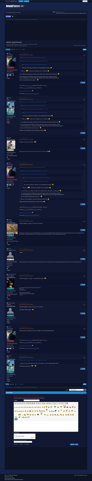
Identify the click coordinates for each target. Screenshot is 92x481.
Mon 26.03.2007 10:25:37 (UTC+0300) (26, 304)
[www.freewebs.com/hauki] (7, 268)
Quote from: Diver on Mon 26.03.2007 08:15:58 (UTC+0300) (33, 167)
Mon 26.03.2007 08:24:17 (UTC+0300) (26, 139)
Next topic (83, 45)
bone (9, 248)
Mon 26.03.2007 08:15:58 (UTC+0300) (26, 99)
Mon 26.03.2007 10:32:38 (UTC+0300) (26, 328)
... (20, 49)
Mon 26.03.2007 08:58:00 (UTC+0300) (26, 221)
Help (75, 475)
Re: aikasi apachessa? (23, 53)
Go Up (7, 384)
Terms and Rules (80, 475)
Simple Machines (14, 475)
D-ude (9, 219)
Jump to (67, 389)
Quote (83, 82)
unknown (25, 87)
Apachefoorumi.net (59, 11)
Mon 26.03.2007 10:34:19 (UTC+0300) (26, 357)
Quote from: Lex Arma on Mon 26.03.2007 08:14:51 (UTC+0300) (33, 102)
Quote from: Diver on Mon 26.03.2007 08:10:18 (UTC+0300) (33, 57)
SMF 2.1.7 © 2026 (8, 475)
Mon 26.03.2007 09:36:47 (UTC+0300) (26, 250)
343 (22, 49)
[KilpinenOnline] (7, 76)
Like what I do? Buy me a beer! (25, 91)
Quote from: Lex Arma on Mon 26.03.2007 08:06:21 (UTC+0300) (34, 61)
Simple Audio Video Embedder (10, 478)
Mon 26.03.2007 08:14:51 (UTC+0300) (26, 54)
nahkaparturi (12, 274)
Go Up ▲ (85, 475)
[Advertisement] (46, 31)
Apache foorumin (28, 85)
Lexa (9, 53)
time (35, 87)
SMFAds (6, 476)
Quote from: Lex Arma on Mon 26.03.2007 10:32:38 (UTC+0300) (33, 360)
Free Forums (11, 476)
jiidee (9, 138)
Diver (9, 98)
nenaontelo (11, 303)
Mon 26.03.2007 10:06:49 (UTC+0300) (26, 275)
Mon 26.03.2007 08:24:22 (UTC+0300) (26, 164)
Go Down (8, 49)
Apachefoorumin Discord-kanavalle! (32, 93)
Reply (84, 49)
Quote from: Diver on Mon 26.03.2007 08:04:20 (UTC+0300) (34, 64)
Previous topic (76, 45)
